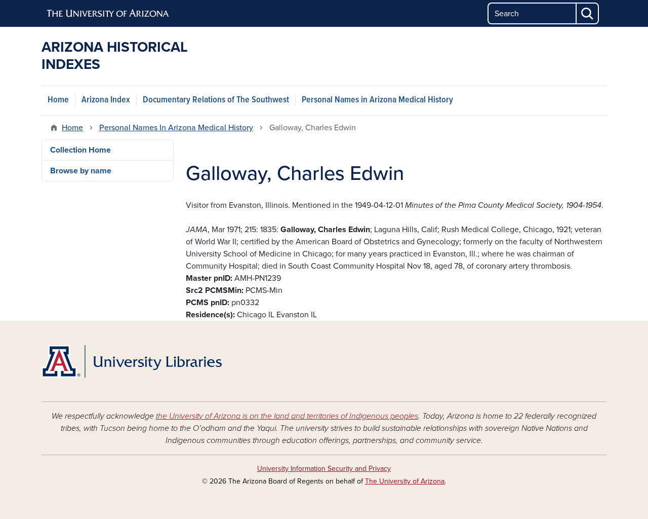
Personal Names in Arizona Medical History (377, 100)
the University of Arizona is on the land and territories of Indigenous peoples (287, 416)
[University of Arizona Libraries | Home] (132, 361)
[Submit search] (588, 13)
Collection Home (80, 150)
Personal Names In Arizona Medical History (176, 128)
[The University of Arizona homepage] (108, 13)
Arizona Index (106, 100)
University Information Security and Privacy (324, 468)
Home (58, 100)
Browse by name (80, 171)
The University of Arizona (404, 481)
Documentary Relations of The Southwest (216, 100)
